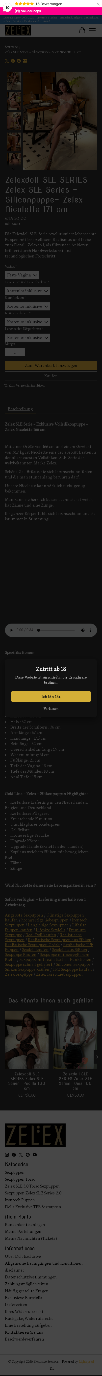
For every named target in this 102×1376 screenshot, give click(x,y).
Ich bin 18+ (51, 696)
